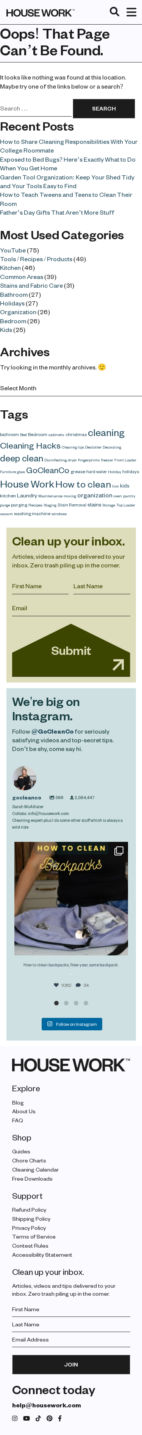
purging (19, 505)
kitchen (8, 495)
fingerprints (89, 460)
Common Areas (21, 276)
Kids (6, 329)
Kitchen (10, 267)
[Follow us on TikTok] (38, 1418)
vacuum (6, 513)
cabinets (56, 434)
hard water (96, 471)
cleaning (106, 432)
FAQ (17, 1120)
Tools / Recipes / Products (36, 259)
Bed (23, 434)
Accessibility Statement (42, 1254)
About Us (24, 1111)
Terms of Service (34, 1236)
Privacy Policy (29, 1227)
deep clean (21, 458)
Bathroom (14, 294)
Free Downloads (32, 1178)
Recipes (35, 505)
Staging (50, 505)
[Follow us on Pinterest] (50, 1418)
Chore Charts (29, 1160)
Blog (18, 1102)
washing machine (32, 513)
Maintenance (50, 496)
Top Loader (125, 505)
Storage (109, 505)
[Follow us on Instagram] (14, 1418)
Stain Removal (72, 505)
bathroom (9, 434)
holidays (130, 471)
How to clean (83, 484)
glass (21, 471)
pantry (129, 496)
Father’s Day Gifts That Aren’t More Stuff (57, 212)
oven (118, 496)
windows (59, 513)
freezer (107, 460)
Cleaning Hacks (30, 445)
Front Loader (125, 460)
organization (94, 495)
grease (77, 471)
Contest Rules (30, 1245)
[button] (56, 1003)
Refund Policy (29, 1209)
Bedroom (13, 321)
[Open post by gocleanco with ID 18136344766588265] (71, 898)
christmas (76, 434)
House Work (27, 483)
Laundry (27, 495)
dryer (72, 460)
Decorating (112, 447)
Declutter (93, 447)
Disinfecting (55, 460)
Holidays (12, 303)
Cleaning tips (73, 447)
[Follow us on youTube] (26, 1418)
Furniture (8, 471)
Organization (18, 312)
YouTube (13, 250)
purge (5, 505)
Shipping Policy (31, 1218)
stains (94, 504)
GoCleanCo (47, 469)
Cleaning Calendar (35, 1169)
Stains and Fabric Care (31, 285)
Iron (115, 486)
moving (70, 496)
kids (125, 485)
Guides (21, 1151)
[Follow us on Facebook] (60, 1418)
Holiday (114, 471)
